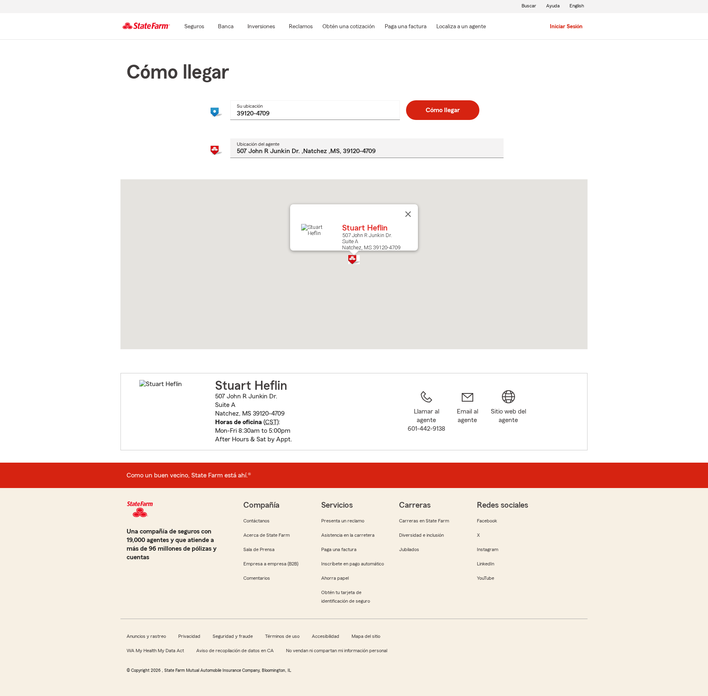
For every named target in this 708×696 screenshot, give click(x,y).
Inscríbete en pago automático (352, 563)
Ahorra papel (335, 578)
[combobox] (314, 110)
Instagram (487, 549)
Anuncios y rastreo (146, 636)
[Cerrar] (408, 214)
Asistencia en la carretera (347, 535)
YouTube (485, 578)
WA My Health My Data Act (155, 650)
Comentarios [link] (256, 578)
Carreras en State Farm (424, 520)
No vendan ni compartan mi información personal (336, 650)
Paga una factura (338, 549)
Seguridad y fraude (233, 636)
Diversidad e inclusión (421, 535)
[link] (467, 416)
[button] (354, 259)
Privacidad (189, 636)
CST (271, 422)
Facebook (487, 520)
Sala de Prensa (259, 549)
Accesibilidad (325, 636)
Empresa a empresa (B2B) (270, 563)
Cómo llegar (443, 110)
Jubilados (409, 549)
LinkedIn (485, 563)
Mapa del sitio (366, 636)
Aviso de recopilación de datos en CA (235, 650)
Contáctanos (256, 520)
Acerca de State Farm (266, 535)
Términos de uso (282, 636)
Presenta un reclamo (342, 520)
